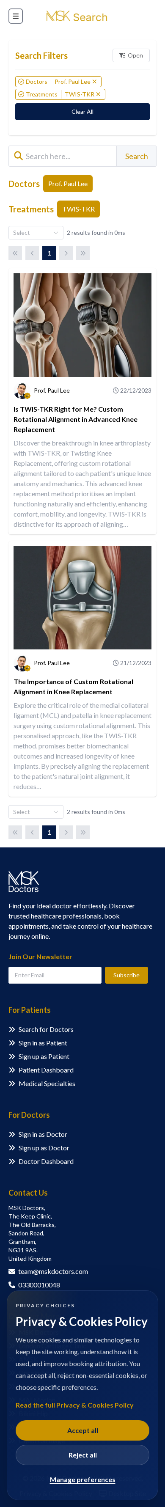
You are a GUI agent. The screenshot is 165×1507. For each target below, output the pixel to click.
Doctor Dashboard (46, 1161)
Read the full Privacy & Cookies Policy (75, 1405)
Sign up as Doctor (44, 1148)
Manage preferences (83, 1479)
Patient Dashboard (46, 1070)
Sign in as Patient (43, 1043)
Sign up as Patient (44, 1056)
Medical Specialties (47, 1083)
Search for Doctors (46, 1029)
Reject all (83, 1455)
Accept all (82, 1430)
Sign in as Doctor (43, 1134)
